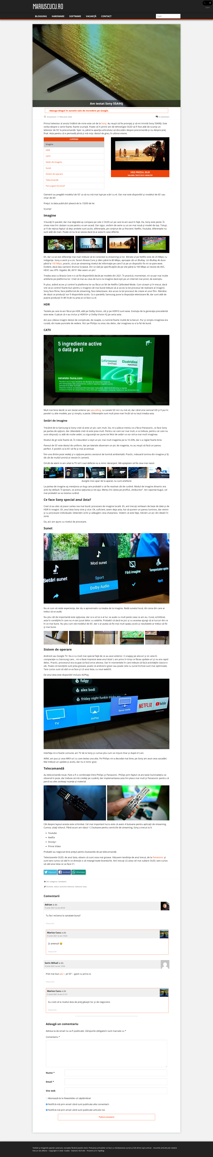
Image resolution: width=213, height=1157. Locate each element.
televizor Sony (81, 886)
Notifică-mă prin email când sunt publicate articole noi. (77, 1109)
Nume (50, 1072)
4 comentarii (164, 117)
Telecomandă (52, 180)
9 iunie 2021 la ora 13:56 (55, 966)
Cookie (67, 1151)
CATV (48, 156)
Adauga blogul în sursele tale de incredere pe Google (78, 110)
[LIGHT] (207, 3)
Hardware (58, 16)
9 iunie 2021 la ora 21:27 (57, 994)
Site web (50, 1090)
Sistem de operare (54, 174)
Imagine (49, 144)
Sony (103, 123)
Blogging (41, 16)
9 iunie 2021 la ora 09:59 (55, 908)
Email (50, 1081)
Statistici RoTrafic (78, 1151)
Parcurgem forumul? (55, 186)
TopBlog (101, 1151)
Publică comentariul (106, 1117)
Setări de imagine (54, 162)
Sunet (48, 168)
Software (75, 16)
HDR (48, 150)
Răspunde (50, 923)
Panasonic (158, 857)
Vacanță (91, 16)
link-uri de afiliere (40, 1151)
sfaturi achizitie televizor (64, 886)
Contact (106, 16)
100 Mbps (57, 263)
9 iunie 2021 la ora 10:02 (57, 936)
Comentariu (53, 1036)
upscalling (95, 410)
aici (61, 973)
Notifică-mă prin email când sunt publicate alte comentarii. (78, 1104)
